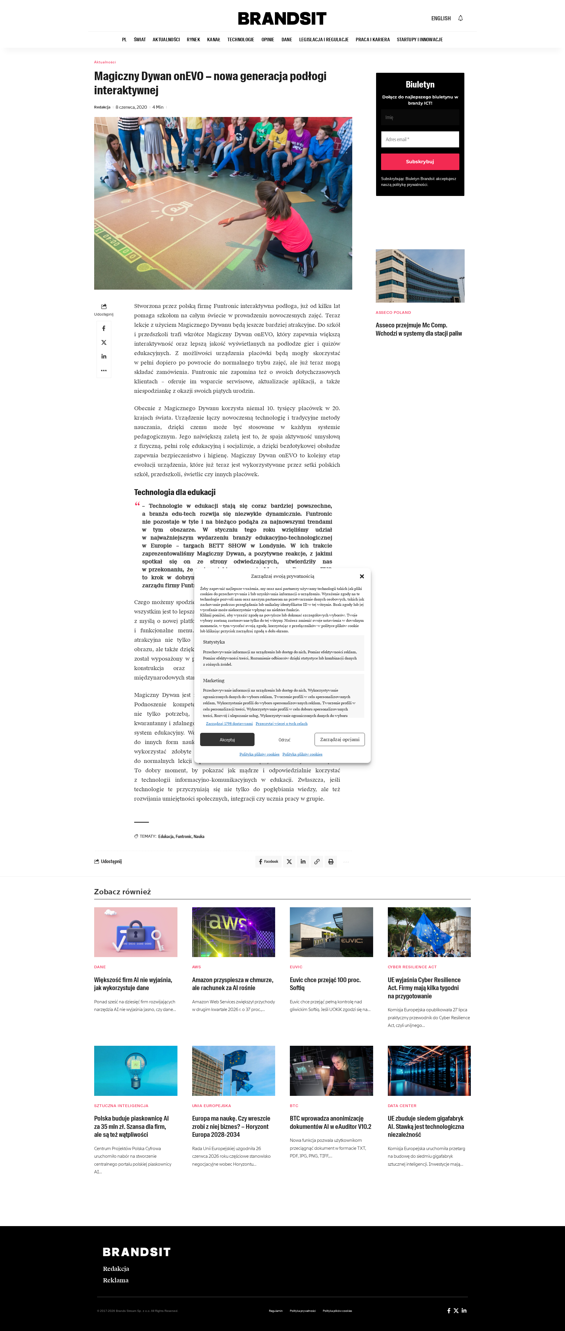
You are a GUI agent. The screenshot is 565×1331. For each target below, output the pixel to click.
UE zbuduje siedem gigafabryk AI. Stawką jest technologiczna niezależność (426, 1126)
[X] (456, 1310)
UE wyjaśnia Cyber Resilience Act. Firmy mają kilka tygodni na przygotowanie (424, 988)
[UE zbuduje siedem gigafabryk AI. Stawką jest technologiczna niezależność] (429, 1071)
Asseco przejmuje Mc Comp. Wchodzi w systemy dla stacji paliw (419, 329)
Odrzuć (284, 739)
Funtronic (184, 836)
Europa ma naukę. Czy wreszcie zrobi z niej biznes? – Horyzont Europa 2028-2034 (231, 1126)
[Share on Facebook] (104, 328)
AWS (196, 966)
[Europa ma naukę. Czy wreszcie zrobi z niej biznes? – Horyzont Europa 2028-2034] (233, 1071)
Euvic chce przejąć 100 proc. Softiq (325, 984)
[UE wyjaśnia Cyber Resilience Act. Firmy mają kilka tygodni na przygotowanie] (429, 932)
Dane (100, 966)
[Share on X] (104, 342)
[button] (362, 576)
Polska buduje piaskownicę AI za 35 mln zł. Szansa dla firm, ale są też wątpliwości (131, 1126)
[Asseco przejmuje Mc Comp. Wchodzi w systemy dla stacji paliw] (420, 276)
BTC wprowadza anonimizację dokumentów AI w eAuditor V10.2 (330, 1122)
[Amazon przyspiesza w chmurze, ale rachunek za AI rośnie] (233, 932)
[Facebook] (449, 1310)
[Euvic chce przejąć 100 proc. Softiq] (331, 932)
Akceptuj (227, 739)
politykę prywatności (410, 184)
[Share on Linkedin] (104, 356)
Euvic (296, 966)
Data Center (402, 1105)
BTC (294, 1105)
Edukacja (166, 836)
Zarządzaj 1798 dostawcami (229, 723)
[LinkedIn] (464, 1310)
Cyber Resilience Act (412, 966)
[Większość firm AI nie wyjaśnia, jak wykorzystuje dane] (135, 932)
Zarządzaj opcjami (340, 740)
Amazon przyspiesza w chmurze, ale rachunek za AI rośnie (232, 984)
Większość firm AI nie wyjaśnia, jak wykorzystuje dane (133, 984)
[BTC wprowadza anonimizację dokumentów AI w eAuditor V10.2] (331, 1071)
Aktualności (105, 62)
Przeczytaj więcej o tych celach (282, 723)
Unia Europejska (212, 1105)
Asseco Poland (393, 312)
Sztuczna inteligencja (121, 1105)
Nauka (199, 836)
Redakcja (102, 107)
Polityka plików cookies (260, 754)
